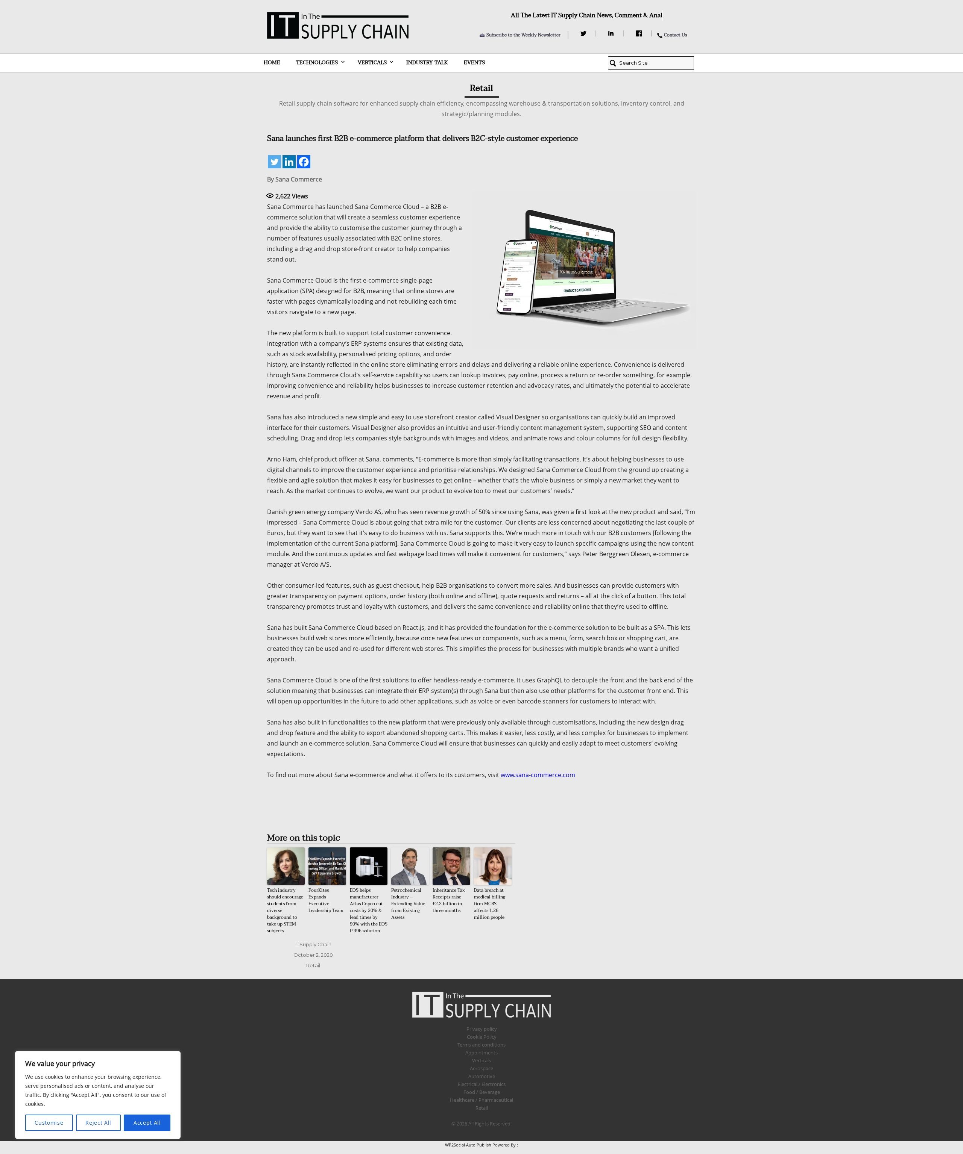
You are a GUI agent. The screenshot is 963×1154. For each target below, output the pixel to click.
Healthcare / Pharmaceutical (481, 1100)
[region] (98, 1095)
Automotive (481, 1076)
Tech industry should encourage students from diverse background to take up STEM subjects (285, 910)
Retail (313, 965)
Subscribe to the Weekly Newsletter (523, 35)
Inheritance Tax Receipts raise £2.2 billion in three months (449, 900)
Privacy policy (481, 1028)
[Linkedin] (289, 161)
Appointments (481, 1052)
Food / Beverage (481, 1092)
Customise (49, 1122)
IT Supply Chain (313, 944)
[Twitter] (584, 33)
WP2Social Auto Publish (468, 1145)
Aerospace (481, 1068)
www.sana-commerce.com (538, 775)
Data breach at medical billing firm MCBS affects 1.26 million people (489, 904)
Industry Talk (427, 62)
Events (474, 62)
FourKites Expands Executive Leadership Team (325, 900)
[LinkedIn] (612, 33)
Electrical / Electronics (482, 1084)
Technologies (317, 62)
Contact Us (675, 35)
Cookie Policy (482, 1036)
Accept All (147, 1122)
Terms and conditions (481, 1044)
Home (272, 62)
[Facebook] (640, 33)
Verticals (372, 62)
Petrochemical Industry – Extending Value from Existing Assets (408, 904)
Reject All (98, 1122)
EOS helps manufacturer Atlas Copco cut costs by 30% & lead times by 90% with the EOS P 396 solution (368, 910)
